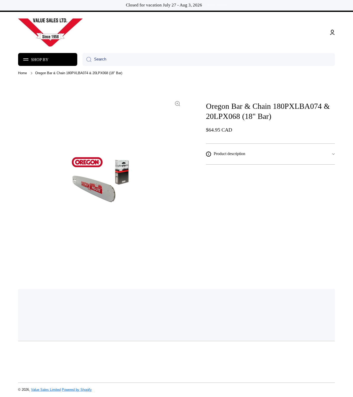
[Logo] (50, 32)
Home (22, 73)
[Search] (86, 59)
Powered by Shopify (77, 390)
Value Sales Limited (46, 390)
